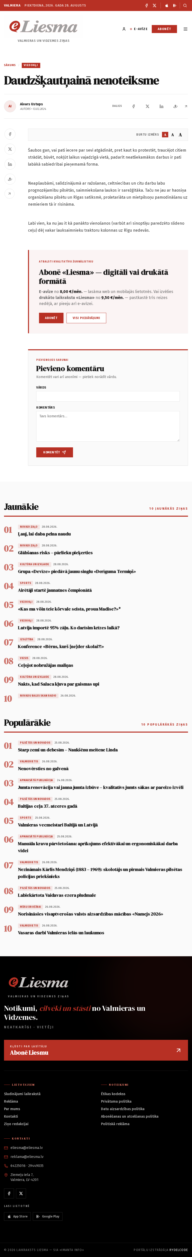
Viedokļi (31, 65)
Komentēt (51, 452)
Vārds (41, 387)
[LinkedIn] (161, 106)
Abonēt (164, 29)
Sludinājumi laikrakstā (22, 1094)
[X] (155, 6)
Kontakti (11, 1116)
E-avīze (141, 29)
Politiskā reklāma (115, 1124)
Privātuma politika (116, 1101)
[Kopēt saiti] (186, 106)
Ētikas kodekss (113, 1094)
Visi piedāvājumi (86, 318)
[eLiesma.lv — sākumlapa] (43, 26)
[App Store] (167, 6)
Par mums (12, 1109)
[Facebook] (147, 6)
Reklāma (11, 1101)
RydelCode (179, 1250)
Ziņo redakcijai (16, 1124)
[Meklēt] (184, 6)
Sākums (10, 65)
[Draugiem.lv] (175, 106)
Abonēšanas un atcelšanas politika (129, 1116)
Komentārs (45, 407)
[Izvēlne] (185, 29)
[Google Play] (175, 6)
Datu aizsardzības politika (122, 1109)
